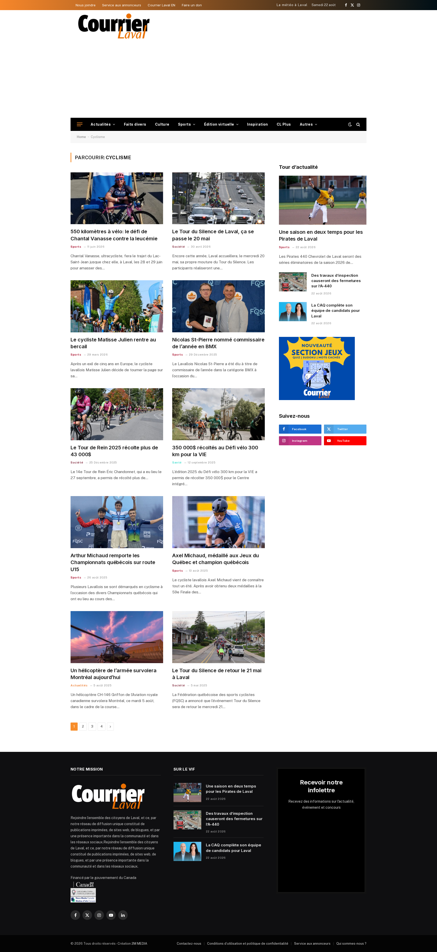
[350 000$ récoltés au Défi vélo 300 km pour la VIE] (218, 414)
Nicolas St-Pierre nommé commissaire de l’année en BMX (218, 343)
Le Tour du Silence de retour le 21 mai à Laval (216, 673)
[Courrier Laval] (114, 26)
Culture (162, 124)
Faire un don (192, 5)
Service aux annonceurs (121, 5)
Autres (306, 124)
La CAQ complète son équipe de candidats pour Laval (335, 310)
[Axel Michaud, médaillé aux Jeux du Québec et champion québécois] (218, 522)
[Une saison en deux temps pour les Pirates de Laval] (322, 200)
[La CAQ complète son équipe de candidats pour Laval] (293, 311)
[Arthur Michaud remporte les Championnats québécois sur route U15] (117, 522)
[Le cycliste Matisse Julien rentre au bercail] (117, 306)
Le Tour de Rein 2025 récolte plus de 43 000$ (114, 451)
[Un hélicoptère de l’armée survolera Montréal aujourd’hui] (117, 637)
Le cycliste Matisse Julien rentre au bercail (113, 343)
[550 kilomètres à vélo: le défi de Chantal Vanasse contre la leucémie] (117, 198)
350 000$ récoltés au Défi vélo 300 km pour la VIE (215, 451)
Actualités (101, 124)
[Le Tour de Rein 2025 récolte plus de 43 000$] (117, 414)
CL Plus (284, 124)
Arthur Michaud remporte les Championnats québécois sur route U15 (113, 562)
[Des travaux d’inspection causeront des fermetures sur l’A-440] (293, 281)
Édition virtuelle (219, 124)
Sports (184, 124)
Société (178, 246)
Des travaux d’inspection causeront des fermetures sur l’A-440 (336, 281)
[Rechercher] (357, 124)
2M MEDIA (139, 943)
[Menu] (79, 124)
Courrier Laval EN (161, 5)
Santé (177, 462)
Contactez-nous (189, 943)
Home (81, 137)
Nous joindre (86, 5)
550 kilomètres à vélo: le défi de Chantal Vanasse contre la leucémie (114, 234)
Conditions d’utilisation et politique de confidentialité (247, 943)
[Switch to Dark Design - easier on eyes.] (350, 124)
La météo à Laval (292, 5)
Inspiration (257, 124)
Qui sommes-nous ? (351, 943)
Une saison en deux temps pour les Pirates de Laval (321, 235)
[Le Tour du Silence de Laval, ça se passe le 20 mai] (218, 198)
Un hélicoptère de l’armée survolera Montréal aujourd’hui (114, 673)
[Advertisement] (218, 79)
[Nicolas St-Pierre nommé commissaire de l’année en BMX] (218, 306)
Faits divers (135, 124)
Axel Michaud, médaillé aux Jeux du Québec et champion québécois (215, 558)
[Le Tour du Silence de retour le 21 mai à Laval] (218, 637)
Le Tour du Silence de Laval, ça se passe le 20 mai (213, 234)
